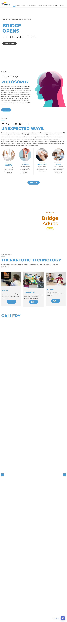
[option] (33, 34)
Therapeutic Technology (31, 5)
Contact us (62, 5)
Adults (56, 5)
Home (14, 5)
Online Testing (51, 5)
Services (23, 5)
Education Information (42, 5)
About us (18, 5)
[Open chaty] (63, 618)
